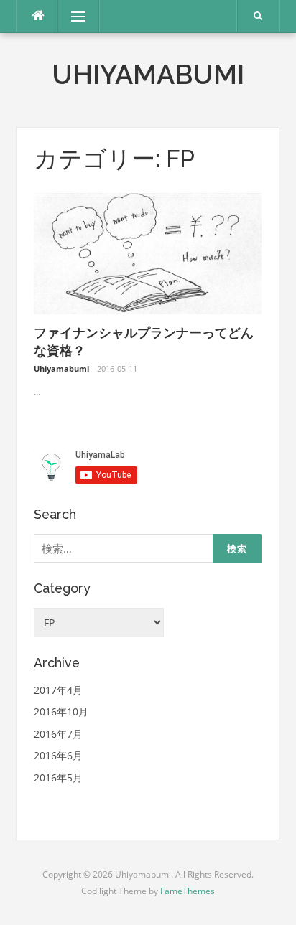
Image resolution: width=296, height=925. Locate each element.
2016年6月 (58, 755)
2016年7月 (58, 734)
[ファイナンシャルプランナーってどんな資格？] (148, 252)
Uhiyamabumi (148, 74)
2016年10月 (61, 711)
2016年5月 (58, 777)
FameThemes (187, 891)
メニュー (78, 16)
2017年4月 (58, 690)
